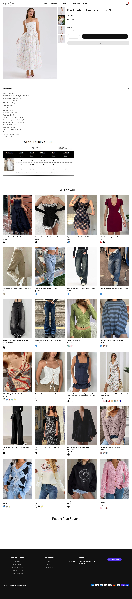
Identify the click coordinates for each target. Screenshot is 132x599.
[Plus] (77, 36)
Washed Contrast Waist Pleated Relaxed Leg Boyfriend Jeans (17, 341)
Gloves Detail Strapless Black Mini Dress (47, 237)
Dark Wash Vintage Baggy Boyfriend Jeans (81, 288)
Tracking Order (50, 567)
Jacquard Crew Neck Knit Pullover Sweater (49, 501)
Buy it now (98, 43)
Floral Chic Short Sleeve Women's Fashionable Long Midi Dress (114, 394)
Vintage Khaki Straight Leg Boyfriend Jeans (17, 288)
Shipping (17, 561)
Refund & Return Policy (17, 567)
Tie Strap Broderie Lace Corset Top (46, 394)
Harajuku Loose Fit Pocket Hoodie (78, 501)
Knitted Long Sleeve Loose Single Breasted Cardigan (114, 501)
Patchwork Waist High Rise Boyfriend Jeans (114, 288)
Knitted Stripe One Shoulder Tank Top (15, 394)
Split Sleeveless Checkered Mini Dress (79, 237)
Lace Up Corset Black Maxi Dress (13, 237)
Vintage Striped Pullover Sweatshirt (111, 340)
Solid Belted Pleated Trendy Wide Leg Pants (17, 447)
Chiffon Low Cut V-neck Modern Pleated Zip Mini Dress (81, 448)
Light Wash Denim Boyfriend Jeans (46, 288)
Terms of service (17, 573)
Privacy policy (17, 564)
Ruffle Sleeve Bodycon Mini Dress (110, 237)
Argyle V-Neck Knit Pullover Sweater (14, 501)
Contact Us (50, 564)
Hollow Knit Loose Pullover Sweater (111, 447)
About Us (50, 561)
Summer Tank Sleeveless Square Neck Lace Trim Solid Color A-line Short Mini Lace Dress (81, 394)
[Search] (123, 4)
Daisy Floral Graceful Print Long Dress (47, 447)
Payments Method (17, 570)
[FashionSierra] (9, 3)
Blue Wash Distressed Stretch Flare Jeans (48, 340)
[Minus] (69, 36)
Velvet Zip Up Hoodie (73, 340)
